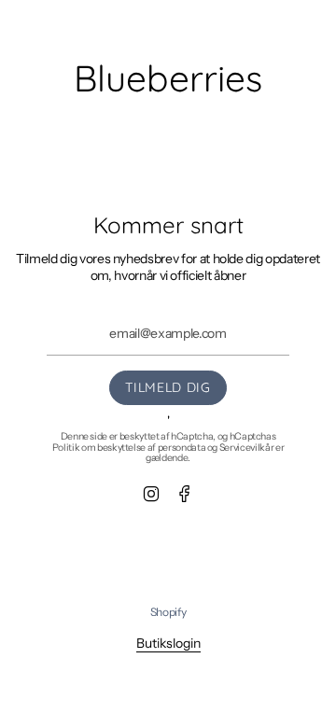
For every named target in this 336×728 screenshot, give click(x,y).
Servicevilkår (246, 447)
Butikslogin (168, 643)
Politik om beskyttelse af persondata (128, 447)
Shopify (168, 612)
